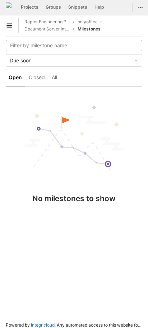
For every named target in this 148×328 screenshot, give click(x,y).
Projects (29, 7)
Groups (53, 7)
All (54, 77)
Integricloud (43, 325)
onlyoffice (88, 21)
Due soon (21, 60)
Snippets (77, 7)
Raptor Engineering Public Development (47, 21)
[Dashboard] (8, 7)
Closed (37, 77)
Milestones (89, 29)
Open (15, 77)
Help (99, 7)
